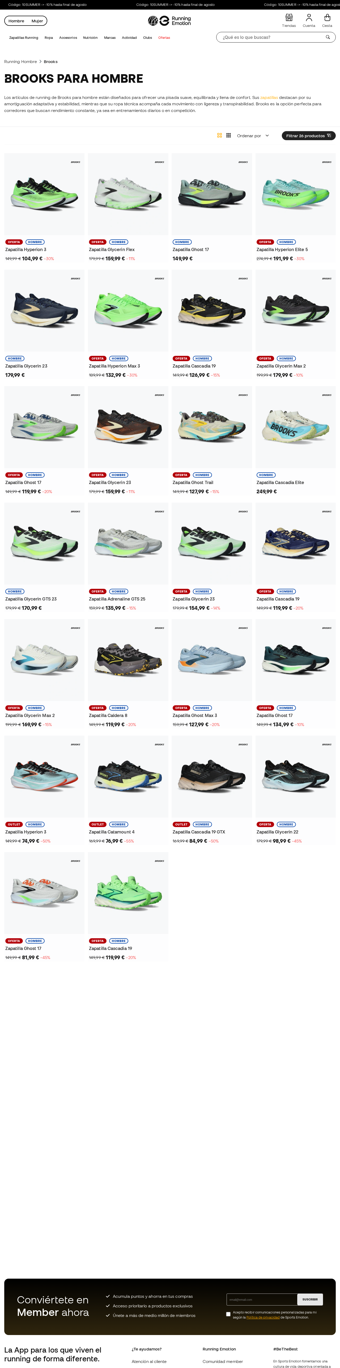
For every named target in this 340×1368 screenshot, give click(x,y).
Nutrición (90, 38)
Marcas (110, 38)
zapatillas (269, 97)
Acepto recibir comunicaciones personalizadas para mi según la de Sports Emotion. (275, 1315)
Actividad (129, 38)
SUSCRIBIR (310, 1299)
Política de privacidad (263, 1317)
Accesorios (68, 38)
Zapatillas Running (23, 38)
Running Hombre (20, 61)
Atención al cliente (149, 1361)
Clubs (147, 38)
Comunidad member (223, 1361)
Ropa (49, 38)
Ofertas (164, 38)
